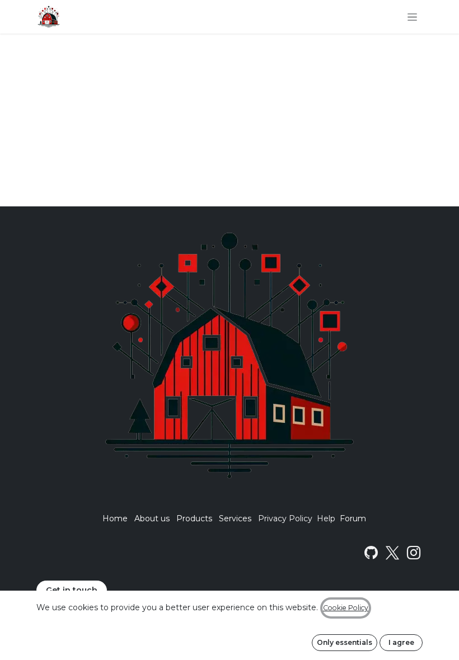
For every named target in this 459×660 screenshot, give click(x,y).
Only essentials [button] (344, 642)
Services (235, 518)
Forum (353, 518)
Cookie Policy (345, 608)
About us (152, 518)
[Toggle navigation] (412, 16)
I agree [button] (401, 642)
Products (194, 518)
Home (115, 518)
